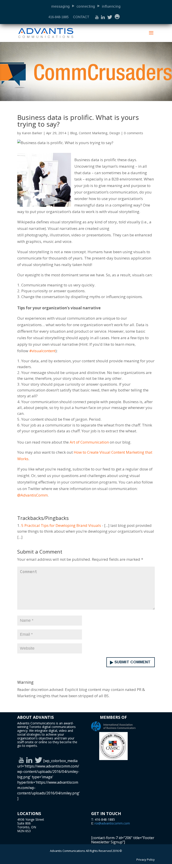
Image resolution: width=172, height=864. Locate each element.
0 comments (133, 133)
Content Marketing (93, 133)
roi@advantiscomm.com (112, 823)
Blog (73, 133)
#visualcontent (42, 350)
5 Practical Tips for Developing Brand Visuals (61, 525)
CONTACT (81, 17)
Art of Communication (89, 442)
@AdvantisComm (32, 495)
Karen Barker (32, 133)
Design (114, 133)
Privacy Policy (145, 859)
